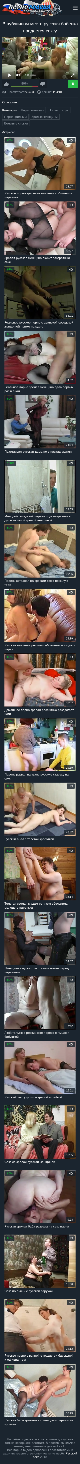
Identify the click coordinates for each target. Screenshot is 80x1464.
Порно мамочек (32, 110)
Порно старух (58, 110)
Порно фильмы (15, 116)
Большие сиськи (16, 123)
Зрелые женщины (45, 116)
